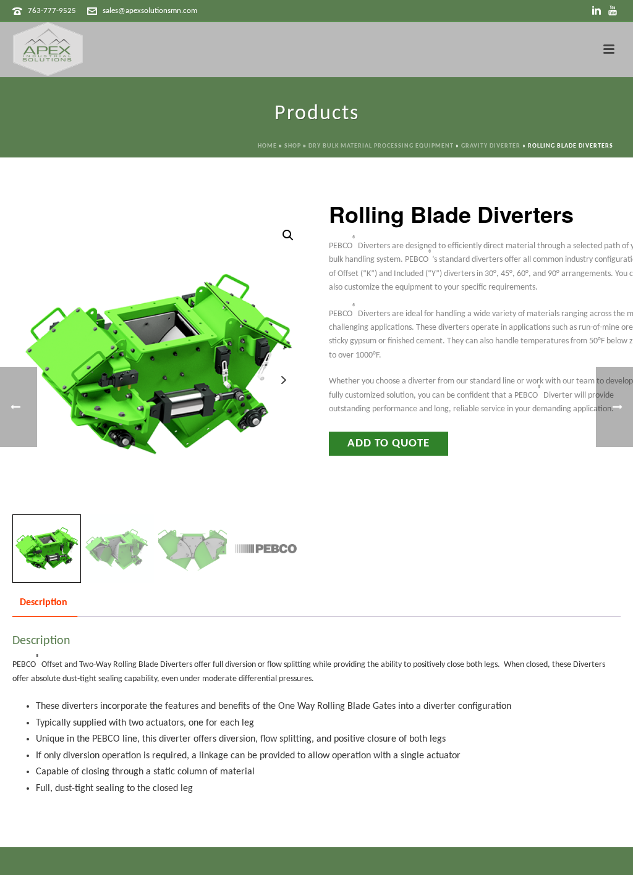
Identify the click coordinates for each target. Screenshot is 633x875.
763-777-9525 (52, 11)
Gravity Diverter (490, 146)
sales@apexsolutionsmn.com (150, 11)
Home (267, 146)
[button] (288, 235)
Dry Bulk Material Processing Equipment (381, 146)
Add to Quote (388, 444)
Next (283, 380)
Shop (292, 146)
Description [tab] (43, 603)
